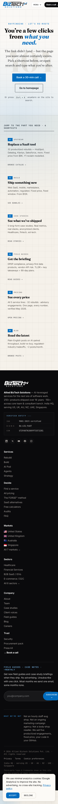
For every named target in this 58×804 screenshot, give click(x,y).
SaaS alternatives (13, 502)
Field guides (10, 617)
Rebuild (8, 457)
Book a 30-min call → (29, 77)
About (7, 598)
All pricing (9, 493)
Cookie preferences (34, 758)
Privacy (8, 758)
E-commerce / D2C (14, 578)
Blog (6, 621)
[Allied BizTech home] (16, 4)
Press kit (8, 648)
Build (6, 462)
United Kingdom (16, 536)
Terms (18, 758)
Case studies (10, 607)
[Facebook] (25, 441)
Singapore (13, 545)
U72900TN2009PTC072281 (31, 430)
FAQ (6, 515)
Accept (13, 795)
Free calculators (12, 506)
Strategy (8, 475)
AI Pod (7, 466)
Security (8, 639)
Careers (8, 626)
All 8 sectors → (12, 583)
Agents (7, 471)
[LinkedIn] (6, 441)
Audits (7, 511)
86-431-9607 (25, 426)
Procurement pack (13, 643)
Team (7, 603)
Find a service (11, 488)
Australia (12, 540)
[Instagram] (31, 441)
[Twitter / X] (12, 441)
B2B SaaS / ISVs (12, 574)
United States (15, 531)
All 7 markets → (12, 549)
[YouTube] (18, 441)
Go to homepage (29, 88)
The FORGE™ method (15, 497)
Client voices (10, 612)
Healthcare (9, 565)
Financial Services (13, 569)
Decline (28, 795)
